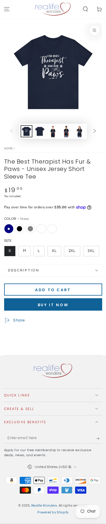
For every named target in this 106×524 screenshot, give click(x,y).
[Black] (19, 228)
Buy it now (53, 305)
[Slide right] (95, 131)
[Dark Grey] (30, 228)
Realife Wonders (44, 505)
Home (8, 148)
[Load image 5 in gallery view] (79, 131)
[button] (85, 9)
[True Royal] (41, 228)
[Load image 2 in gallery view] (40, 131)
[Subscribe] (99, 438)
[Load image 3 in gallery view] (53, 131)
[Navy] (9, 228)
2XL (72, 251)
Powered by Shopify (53, 512)
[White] (52, 228)
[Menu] (7, 9)
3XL (91, 251)
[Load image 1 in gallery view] (26, 131)
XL (54, 251)
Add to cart (53, 290)
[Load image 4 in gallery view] (66, 131)
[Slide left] (11, 131)
